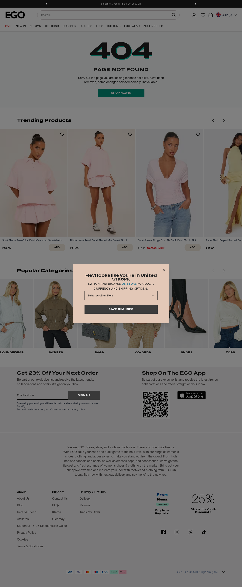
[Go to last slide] (213, 271)
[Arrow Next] (224, 120)
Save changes (121, 309)
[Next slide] (195, 4)
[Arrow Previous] (213, 120)
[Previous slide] (47, 4)
